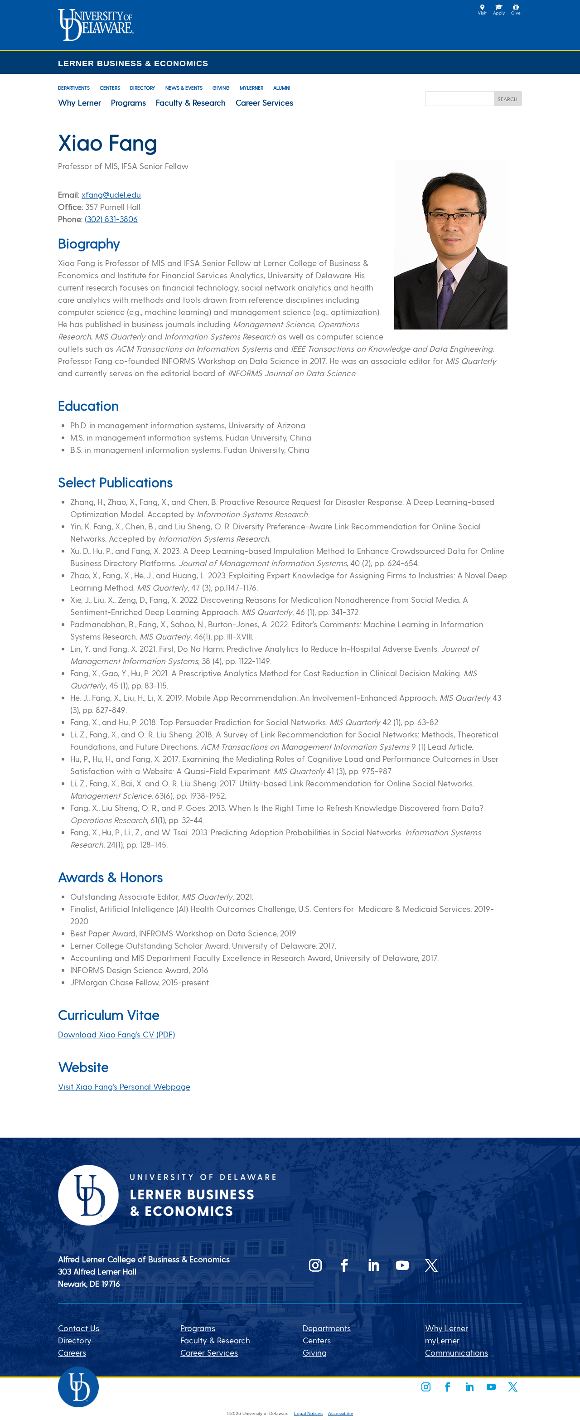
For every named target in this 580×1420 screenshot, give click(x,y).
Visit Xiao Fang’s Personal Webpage (124, 1086)
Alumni (281, 88)
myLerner (251, 88)
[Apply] (96, 37)
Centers (110, 88)
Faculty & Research (191, 102)
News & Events (184, 88)
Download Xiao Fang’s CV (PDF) (116, 1034)
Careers (72, 1352)
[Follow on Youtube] (402, 1265)
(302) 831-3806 (111, 218)
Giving (221, 88)
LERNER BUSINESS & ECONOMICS (133, 63)
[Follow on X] (431, 1265)
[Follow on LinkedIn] (373, 1265)
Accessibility (340, 1413)
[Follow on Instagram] (315, 1265)
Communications (456, 1352)
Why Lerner (79, 102)
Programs (128, 102)
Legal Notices (308, 1413)
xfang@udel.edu (111, 194)
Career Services (264, 102)
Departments (74, 88)
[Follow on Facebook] (344, 1265)
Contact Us (78, 1328)
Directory (142, 88)
